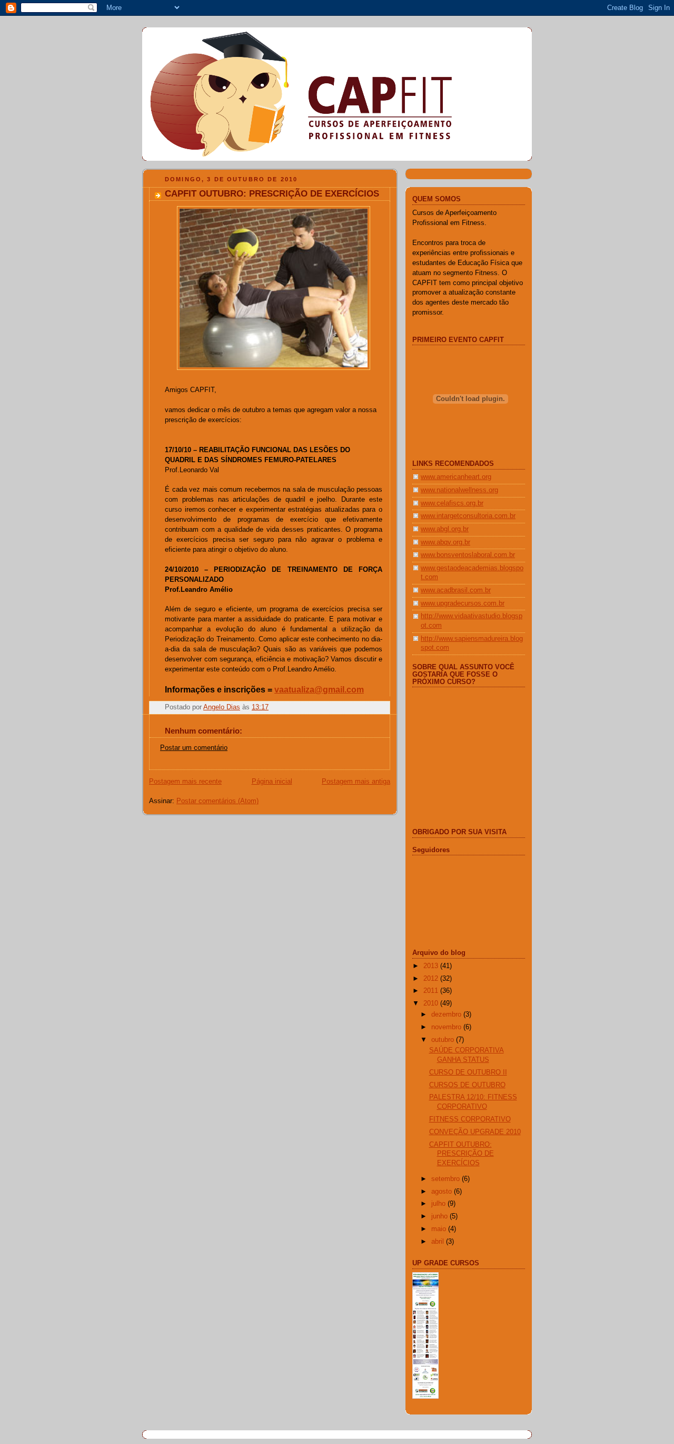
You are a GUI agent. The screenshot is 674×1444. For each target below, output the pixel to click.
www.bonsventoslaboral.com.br (468, 555)
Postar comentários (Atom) (217, 801)
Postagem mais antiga (356, 781)
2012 (431, 978)
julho (439, 1203)
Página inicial (272, 781)
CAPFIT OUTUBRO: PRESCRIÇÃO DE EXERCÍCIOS (461, 1154)
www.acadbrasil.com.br (456, 590)
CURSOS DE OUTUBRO (467, 1085)
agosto (442, 1191)
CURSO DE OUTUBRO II (468, 1072)
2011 (431, 990)
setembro (446, 1179)
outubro (443, 1039)
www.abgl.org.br (445, 529)
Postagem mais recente (185, 781)
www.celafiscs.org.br (452, 503)
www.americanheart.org (456, 477)
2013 (431, 966)
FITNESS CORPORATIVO (470, 1119)
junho (440, 1216)
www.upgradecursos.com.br (462, 603)
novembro (447, 1027)
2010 (431, 1003)
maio (439, 1229)
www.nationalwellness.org (459, 490)
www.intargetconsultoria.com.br (468, 516)
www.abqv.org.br (445, 542)
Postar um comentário (193, 748)
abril (438, 1241)
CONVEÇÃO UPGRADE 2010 (475, 1132)
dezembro (447, 1014)
